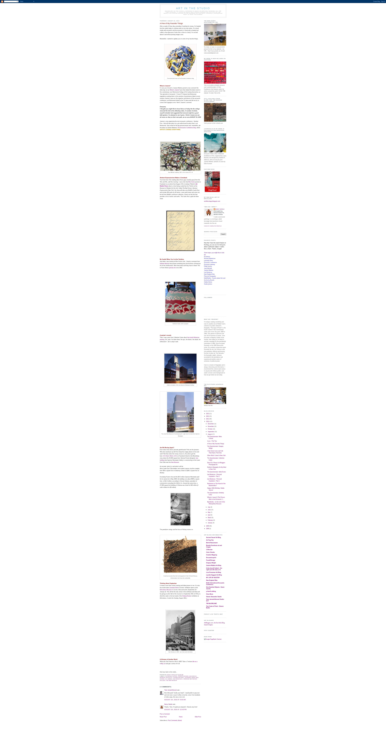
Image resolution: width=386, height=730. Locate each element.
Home (180, 717)
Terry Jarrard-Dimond (170, 690)
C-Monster (209, 549)
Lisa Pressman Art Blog (213, 572)
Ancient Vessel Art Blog (213, 537)
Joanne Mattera (178, 677)
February (210, 520)
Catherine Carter (171, 676)
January (210, 523)
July (209, 507)
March (210, 517)
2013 (207, 413)
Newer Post (163, 717)
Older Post (198, 717)
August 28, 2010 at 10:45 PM (175, 709)
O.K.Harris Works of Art (170, 456)
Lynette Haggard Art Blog (214, 575)
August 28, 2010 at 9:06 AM (175, 699)
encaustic (169, 677)
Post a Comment (165, 714)
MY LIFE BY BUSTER (212, 577)
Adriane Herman (164, 263)
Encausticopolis (211, 557)
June (209, 509)
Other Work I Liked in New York (216, 455)
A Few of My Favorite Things (215, 443)
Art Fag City (210, 540)
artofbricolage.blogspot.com (212, 201)
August (210, 434)
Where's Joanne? (175, 90)
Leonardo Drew (173, 587)
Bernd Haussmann (212, 542)
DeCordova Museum (166, 589)
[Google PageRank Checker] (212, 639)
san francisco (178, 679)
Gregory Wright (211, 563)
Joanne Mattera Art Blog (213, 565)
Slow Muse (209, 594)
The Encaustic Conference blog (187, 127)
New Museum (175, 462)
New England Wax (211, 580)
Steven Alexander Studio (214, 596)
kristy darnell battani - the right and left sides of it (214, 568)
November (211, 426)
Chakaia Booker (186, 596)
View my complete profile (213, 226)
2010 (207, 421)
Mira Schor (191, 182)
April (209, 515)
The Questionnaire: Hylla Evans (216, 472)
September (211, 431)
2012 (207, 416)
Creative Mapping (211, 555)
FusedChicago (210, 560)
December (211, 424)
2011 (207, 419)
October (210, 429)
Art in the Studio (193, 8)
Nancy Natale (168, 704)
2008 (207, 528)
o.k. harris (168, 679)
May (209, 512)
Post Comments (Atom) (175, 720)
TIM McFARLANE (211, 603)
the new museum (171, 680)
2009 (207, 526)
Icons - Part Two (212, 441)
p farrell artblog (211, 591)
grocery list (172, 267)
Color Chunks (210, 552)
